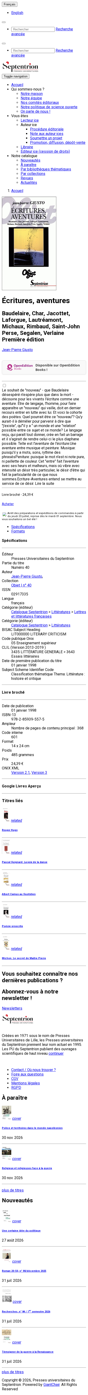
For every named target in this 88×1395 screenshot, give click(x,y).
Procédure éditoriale (47, 129)
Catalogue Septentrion (29, 612)
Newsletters (12, 1008)
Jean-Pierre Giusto (17, 350)
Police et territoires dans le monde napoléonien (32, 1128)
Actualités (29, 182)
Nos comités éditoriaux (40, 102)
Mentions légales (25, 1083)
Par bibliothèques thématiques (46, 169)
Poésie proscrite (12, 926)
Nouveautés (30, 160)
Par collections (33, 173)
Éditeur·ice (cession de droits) (45, 151)
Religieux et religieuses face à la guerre (27, 1168)
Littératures (60, 612)
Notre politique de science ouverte (49, 107)
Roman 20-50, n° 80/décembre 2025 (24, 1270)
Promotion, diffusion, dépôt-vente (57, 142)
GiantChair (51, 1384)
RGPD (16, 1087)
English (17, 13)
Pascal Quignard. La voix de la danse (24, 862)
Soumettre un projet (46, 138)
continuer (56, 1053)
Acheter (8, 504)
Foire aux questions (27, 1074)
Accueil (17, 85)
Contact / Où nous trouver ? (33, 1070)
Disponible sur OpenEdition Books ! (57, 367)
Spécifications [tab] (23, 527)
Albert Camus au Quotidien (19, 894)
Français (9, 4)
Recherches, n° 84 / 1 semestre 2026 (26, 1311)
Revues (27, 178)
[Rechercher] (4, 22)
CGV (14, 1078)
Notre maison (32, 93)
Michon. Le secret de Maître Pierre (24, 958)
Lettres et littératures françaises (48, 614)
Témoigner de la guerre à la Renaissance (28, 1351)
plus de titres (13, 1190)
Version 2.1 (20, 772)
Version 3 (39, 772)
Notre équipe (31, 98)
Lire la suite (44, 483)
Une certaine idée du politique (21, 1230)
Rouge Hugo (10, 830)
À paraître (28, 165)
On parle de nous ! (35, 111)
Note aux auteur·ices (46, 133)
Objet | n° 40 (21, 585)
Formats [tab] (18, 531)
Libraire (27, 147)
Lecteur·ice (30, 120)
